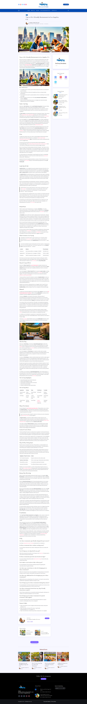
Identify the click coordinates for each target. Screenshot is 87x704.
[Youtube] (20, 4)
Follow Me (47, 618)
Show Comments (34, 642)
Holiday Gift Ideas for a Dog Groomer (62, 664)
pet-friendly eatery (34, 265)
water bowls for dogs (37, 558)
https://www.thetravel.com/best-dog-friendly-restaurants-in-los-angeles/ (33, 610)
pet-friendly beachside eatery (32, 408)
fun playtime (38, 232)
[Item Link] (55, 96)
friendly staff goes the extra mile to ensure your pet (38, 143)
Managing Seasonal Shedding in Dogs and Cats (62, 107)
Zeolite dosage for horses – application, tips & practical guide (62, 95)
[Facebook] (19, 4)
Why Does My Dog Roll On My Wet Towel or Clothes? (49, 664)
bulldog (20, 346)
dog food (41, 553)
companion (21, 130)
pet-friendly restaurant (27, 468)
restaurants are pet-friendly (28, 543)
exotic (20, 312)
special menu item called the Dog (28, 114)
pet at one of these (37, 97)
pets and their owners (39, 124)
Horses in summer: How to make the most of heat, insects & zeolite (63, 101)
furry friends (46, 116)
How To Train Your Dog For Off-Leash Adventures (37, 664)
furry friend (27, 160)
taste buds (46, 155)
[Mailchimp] (66, 65)
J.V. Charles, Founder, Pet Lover (34, 22)
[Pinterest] (26, 4)
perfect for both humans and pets (25, 275)
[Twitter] (22, 4)
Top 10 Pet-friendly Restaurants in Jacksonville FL (29, 633)
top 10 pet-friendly (28, 64)
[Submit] (63, 688)
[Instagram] (24, 4)
